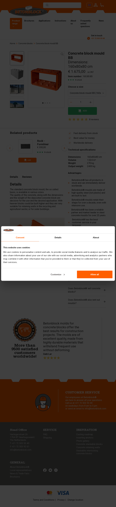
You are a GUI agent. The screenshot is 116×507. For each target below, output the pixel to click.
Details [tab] (58, 237)
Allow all (94, 274)
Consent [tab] (20, 237)
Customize (56, 274)
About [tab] (96, 237)
